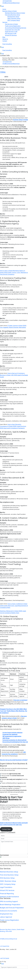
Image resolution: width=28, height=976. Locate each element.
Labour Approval (6, 917)
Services (4, 22)
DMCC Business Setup (13, 18)
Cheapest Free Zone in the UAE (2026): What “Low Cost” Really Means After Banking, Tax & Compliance (13, 711)
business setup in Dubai (20, 120)
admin (6, 76)
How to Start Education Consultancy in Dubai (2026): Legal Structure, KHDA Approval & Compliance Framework (13, 426)
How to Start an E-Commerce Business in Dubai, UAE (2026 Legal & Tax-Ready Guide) (14, 375)
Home (4, 9)
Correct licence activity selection (12, 732)
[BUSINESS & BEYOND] (2, 6)
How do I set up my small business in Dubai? (14, 760)
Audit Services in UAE (11, 31)
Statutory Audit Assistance (9, 897)
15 (3, 72)
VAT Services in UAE (10, 33)
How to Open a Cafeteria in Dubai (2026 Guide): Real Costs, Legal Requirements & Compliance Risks (14, 605)
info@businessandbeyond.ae (11, 3)
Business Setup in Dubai (9, 11)
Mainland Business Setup (9, 872)
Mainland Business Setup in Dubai (15, 13)
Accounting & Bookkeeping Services (15, 28)
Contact (4, 41)
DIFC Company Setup (13, 20)
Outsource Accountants (8, 911)
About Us (5, 39)
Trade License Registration (13, 26)
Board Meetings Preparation (10, 904)
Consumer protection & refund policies (14, 740)
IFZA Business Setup (13, 16)
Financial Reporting (7, 893)
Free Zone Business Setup (12, 15)
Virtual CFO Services (11, 35)
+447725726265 (4, 958)
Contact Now (6, 829)
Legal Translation (6, 887)
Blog (3, 37)
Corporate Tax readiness (9, 734)
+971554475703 (7, 1)
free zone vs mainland (20, 700)
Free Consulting (7, 44)
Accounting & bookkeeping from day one (15, 742)
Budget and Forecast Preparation (12, 908)
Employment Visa (6, 914)
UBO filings (5, 738)
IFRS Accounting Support (9, 901)
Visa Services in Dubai (11, 24)
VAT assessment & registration (11, 736)
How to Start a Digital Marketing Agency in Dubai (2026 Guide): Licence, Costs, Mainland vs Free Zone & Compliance (14, 272)
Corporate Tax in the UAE (12, 30)
